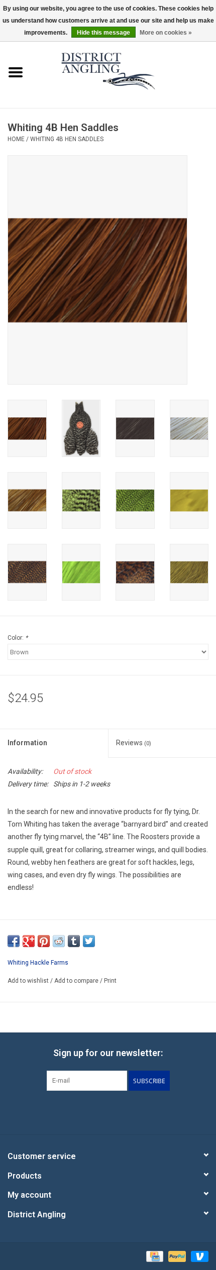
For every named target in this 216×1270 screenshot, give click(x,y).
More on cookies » (166, 32)
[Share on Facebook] (14, 941)
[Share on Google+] (29, 941)
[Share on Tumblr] (74, 941)
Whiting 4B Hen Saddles (66, 139)
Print (110, 980)
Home (16, 139)
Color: (18, 637)
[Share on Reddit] (59, 941)
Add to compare (77, 980)
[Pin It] (44, 941)
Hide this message (103, 32)
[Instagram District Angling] (135, 1111)
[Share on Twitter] (89, 941)
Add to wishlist (28, 980)
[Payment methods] (154, 1255)
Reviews (133, 743)
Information (27, 743)
